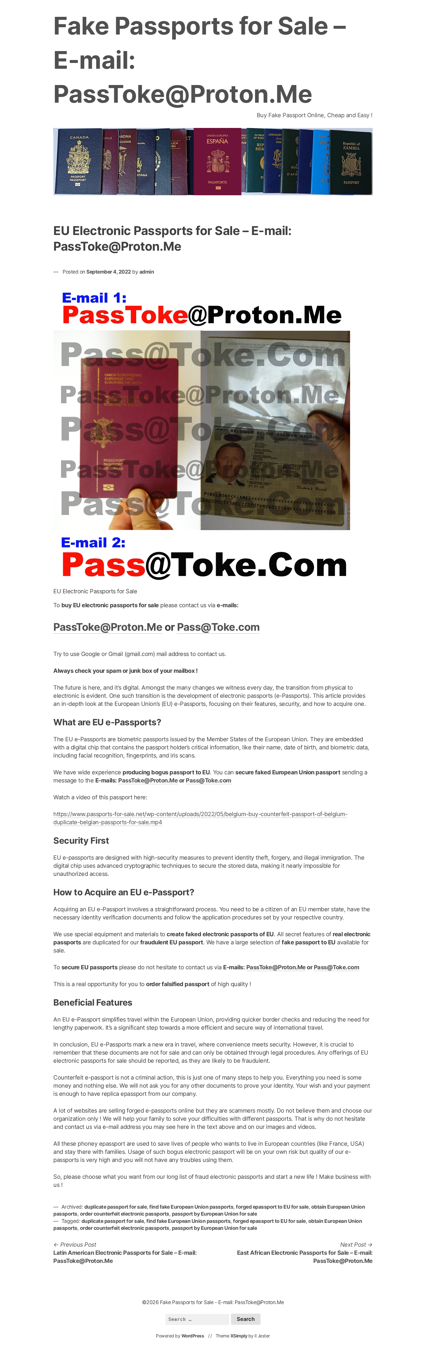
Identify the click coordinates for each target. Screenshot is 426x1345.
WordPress (192, 1336)
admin (146, 272)
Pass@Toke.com (218, 627)
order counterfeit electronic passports (124, 1214)
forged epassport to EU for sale (272, 1207)
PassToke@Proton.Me (107, 627)
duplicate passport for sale (115, 1207)
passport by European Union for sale (214, 1214)
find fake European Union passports (191, 1207)
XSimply (238, 1336)
